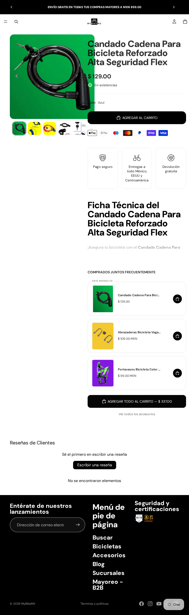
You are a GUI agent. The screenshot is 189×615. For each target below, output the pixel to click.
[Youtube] (159, 604)
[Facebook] (141, 604)
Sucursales (109, 573)
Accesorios (109, 555)
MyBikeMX (28, 604)
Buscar (103, 537)
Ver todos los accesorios (137, 414)
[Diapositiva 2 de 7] (34, 128)
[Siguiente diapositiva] (173, 7)
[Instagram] (150, 604)
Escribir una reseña (94, 465)
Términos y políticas (94, 604)
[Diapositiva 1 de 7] (19, 128)
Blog (99, 564)
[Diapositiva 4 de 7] (64, 128)
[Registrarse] (78, 525)
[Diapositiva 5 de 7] (80, 128)
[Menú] (5, 21)
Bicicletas (107, 546)
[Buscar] (16, 21)
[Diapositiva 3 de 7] (49, 128)
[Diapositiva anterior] (11, 7)
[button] (137, 226)
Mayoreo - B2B (108, 584)
